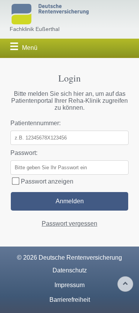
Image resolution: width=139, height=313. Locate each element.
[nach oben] (125, 284)
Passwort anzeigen (46, 181)
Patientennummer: (35, 123)
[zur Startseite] (50, 15)
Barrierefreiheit (69, 299)
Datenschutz (70, 270)
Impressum (69, 285)
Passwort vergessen (69, 223)
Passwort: (23, 153)
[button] (22, 47)
